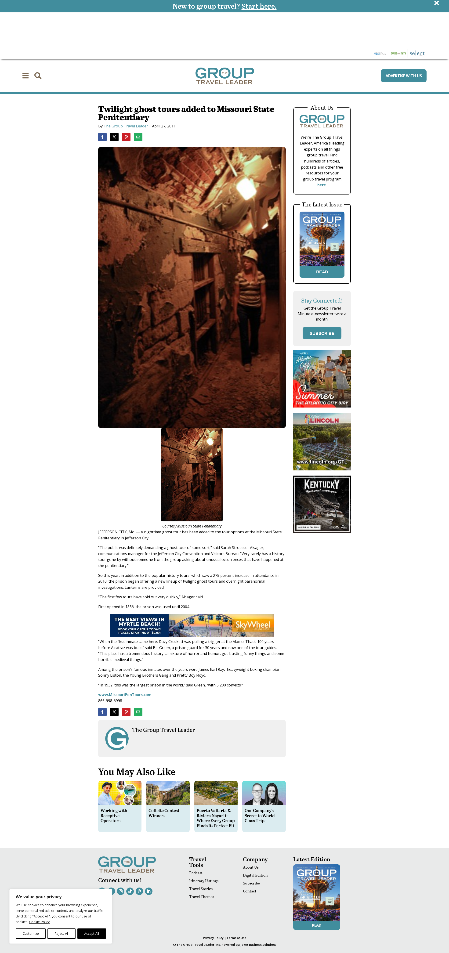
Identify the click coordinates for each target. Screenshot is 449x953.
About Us (251, 867)
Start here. (259, 6)
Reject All (61, 933)
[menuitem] (25, 76)
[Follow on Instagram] (120, 891)
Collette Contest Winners (163, 812)
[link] (102, 137)
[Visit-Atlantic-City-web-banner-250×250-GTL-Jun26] (322, 406)
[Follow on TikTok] (130, 891)
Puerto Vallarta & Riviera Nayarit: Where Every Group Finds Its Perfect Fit (216, 817)
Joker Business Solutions (258, 944)
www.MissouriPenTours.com (125, 694)
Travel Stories (201, 888)
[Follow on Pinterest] (139, 891)
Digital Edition (255, 875)
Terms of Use (236, 938)
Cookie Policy (39, 922)
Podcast (196, 872)
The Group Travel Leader (126, 126)
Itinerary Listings (203, 880)
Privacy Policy (213, 938)
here (321, 185)
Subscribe (251, 883)
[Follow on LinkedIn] (148, 891)
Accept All (91, 933)
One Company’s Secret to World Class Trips (260, 815)
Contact (249, 890)
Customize (31, 933)
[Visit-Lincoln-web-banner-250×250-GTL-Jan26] (322, 469)
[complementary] (60, 916)
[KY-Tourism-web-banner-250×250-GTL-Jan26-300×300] (322, 532)
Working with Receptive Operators (114, 815)
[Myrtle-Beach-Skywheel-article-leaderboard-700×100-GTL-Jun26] (192, 635)
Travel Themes (201, 896)
